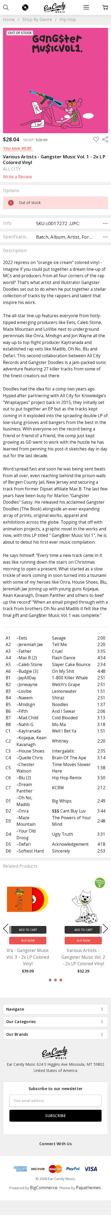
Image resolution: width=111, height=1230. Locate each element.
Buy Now (27, 940)
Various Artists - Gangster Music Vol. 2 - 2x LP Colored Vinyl (83, 957)
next (105, 928)
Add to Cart (28, 930)
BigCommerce (43, 1188)
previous (5, 928)
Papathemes (88, 1188)
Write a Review (17, 177)
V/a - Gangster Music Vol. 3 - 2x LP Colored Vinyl (27, 957)
